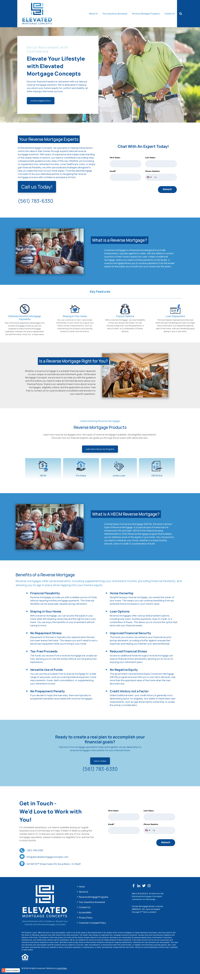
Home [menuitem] (82, 886)
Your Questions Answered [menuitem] (92, 902)
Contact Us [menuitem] (84, 907)
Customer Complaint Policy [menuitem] (92, 922)
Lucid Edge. (62, 968)
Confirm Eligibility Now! (40, 100)
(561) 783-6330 (100, 769)
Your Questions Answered (115, 13)
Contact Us (169, 13)
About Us (93, 13)
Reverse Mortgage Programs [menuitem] (93, 896)
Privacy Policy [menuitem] (85, 917)
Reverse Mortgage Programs (146, 13)
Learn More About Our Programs (100, 449)
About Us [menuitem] (83, 891)
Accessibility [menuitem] (85, 912)
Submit (167, 189)
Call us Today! (37, 186)
